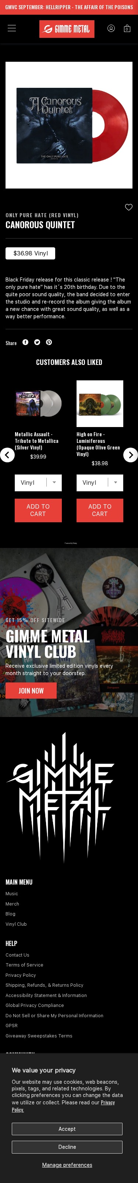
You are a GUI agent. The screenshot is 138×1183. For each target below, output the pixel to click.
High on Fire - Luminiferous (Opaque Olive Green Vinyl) (98, 444)
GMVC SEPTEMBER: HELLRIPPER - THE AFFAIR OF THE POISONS (69, 7)
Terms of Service (24, 965)
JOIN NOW (31, 690)
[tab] (50, 534)
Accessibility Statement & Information (46, 995)
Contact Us (17, 955)
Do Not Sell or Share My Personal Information (54, 1015)
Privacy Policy (21, 975)
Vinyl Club (16, 924)
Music (12, 893)
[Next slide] (130, 455)
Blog (10, 914)
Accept (67, 1129)
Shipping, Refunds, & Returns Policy (45, 985)
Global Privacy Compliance (35, 1005)
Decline (67, 1147)
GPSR (12, 1025)
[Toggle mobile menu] (12, 29)
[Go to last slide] (7, 455)
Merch (12, 904)
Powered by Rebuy (69, 543)
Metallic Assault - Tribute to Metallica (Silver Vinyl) (37, 441)
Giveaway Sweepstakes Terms (39, 1036)
